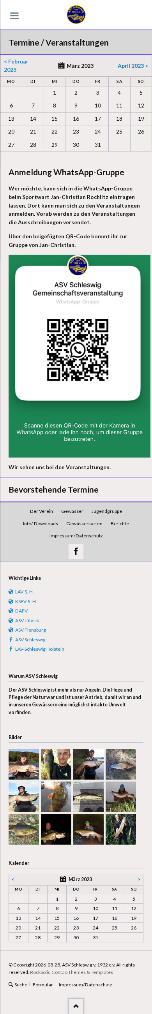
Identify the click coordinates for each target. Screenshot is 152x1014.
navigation (14, 15)
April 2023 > (133, 65)
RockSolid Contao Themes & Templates (71, 972)
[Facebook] (76, 551)
